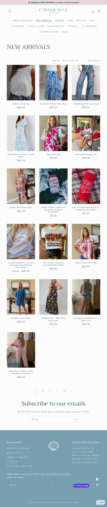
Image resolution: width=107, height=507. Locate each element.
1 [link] (35, 390)
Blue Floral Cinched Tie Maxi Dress (21, 155)
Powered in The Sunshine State (66, 502)
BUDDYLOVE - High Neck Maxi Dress (53, 319)
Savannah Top (53, 154)
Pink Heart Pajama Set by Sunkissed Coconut (21, 372)
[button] (10, 12)
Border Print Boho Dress (21, 207)
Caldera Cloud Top (21, 104)
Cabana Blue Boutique (44, 502)
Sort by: (56, 60)
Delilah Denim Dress (20, 318)
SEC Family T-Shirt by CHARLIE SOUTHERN (53, 264)
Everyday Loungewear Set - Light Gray (86, 319)
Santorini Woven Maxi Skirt (53, 104)
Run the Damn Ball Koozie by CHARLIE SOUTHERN (86, 208)
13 (65, 391)
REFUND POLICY (15, 453)
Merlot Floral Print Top (86, 263)
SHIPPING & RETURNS (18, 448)
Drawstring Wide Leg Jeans (86, 104)
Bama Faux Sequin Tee (86, 154)
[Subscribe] (75, 419)
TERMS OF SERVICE (17, 457)
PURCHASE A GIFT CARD (20, 466)
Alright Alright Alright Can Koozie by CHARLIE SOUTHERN (53, 209)
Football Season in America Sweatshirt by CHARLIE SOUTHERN (21, 265)
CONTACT (12, 462)
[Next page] (72, 391)
